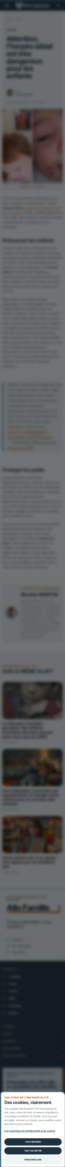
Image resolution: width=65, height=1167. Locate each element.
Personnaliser (33, 1159)
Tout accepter (33, 1151)
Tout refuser (33, 1142)
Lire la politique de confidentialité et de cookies (29, 1131)
